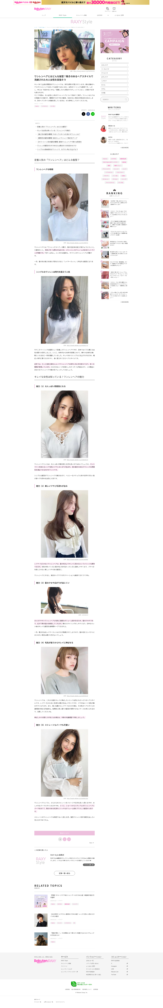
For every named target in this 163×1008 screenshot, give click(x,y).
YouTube (113, 974)
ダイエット (105, 179)
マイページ (64, 966)
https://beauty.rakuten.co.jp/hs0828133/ (77, 460)
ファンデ (124, 179)
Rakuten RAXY (42, 9)
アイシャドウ (106, 169)
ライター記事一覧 (88, 865)
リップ (124, 169)
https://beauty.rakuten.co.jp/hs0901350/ (77, 798)
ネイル (103, 85)
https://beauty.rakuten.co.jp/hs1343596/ (77, 559)
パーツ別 (115, 176)
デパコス (115, 179)
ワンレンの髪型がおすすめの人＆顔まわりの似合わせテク (56, 145)
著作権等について (86, 989)
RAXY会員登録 (115, 960)
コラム (103, 89)
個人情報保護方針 (76, 989)
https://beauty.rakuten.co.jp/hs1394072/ (77, 243)
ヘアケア (41, 103)
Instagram (114, 966)
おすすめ (60, 904)
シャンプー (75, 904)
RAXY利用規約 (90, 971)
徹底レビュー (117, 165)
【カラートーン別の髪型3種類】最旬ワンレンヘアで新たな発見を (59, 142)
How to (36, 106)
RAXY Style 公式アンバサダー (110, 162)
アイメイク (104, 73)
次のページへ (64, 833)
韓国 (109, 165)
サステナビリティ (60, 1002)
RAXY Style (62, 15)
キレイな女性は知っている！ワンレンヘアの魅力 (53, 130)
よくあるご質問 (119, 15)
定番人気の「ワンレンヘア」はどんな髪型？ (52, 126)
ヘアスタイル (44, 106)
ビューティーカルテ (66, 969)
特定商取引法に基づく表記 (93, 974)
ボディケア (104, 77)
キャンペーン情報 (81, 15)
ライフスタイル (110, 182)
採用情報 (95, 989)
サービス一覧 (37, 1002)
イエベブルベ (120, 172)
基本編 (124, 162)
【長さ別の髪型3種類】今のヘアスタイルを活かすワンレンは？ (58, 134)
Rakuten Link (114, 971)
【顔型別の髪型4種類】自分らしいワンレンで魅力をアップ (57, 138)
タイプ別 (52, 106)
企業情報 (67, 989)
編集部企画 (67, 904)
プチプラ (106, 176)
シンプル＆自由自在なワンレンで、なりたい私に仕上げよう (57, 149)
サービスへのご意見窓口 (93, 969)
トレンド (60, 923)
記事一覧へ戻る (64, 873)
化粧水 (123, 176)
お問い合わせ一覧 (48, 1002)
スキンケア (104, 65)
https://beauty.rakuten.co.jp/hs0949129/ (77, 696)
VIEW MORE (124, 148)
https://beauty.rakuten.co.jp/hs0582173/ (77, 345)
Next (91, 843)
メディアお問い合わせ (92, 963)
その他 (103, 93)
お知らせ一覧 (90, 960)
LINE (112, 969)
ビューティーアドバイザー (68, 971)
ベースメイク (105, 69)
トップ (44, 15)
